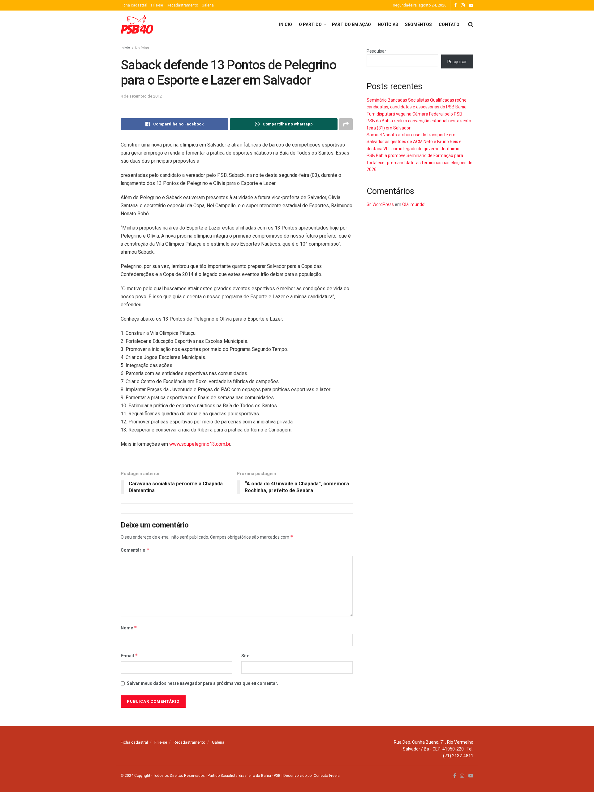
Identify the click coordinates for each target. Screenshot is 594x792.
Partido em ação (351, 24)
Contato (449, 24)
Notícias (388, 24)
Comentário (135, 550)
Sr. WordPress (380, 204)
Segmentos (418, 24)
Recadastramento (182, 5)
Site (245, 655)
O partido (310, 24)
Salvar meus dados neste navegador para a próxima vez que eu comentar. (202, 683)
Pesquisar (376, 51)
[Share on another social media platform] (346, 124)
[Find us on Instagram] (463, 5)
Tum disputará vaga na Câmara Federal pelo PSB (414, 114)
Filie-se (157, 5)
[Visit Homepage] (137, 24)
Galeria (208, 5)
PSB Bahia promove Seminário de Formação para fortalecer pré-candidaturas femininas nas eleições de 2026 (419, 162)
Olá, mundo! (413, 204)
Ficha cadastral (134, 5)
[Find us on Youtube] (471, 5)
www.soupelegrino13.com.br (199, 444)
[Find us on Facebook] (455, 5)
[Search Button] (470, 24)
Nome (129, 628)
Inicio (285, 24)
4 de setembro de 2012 (141, 96)
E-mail (129, 656)
